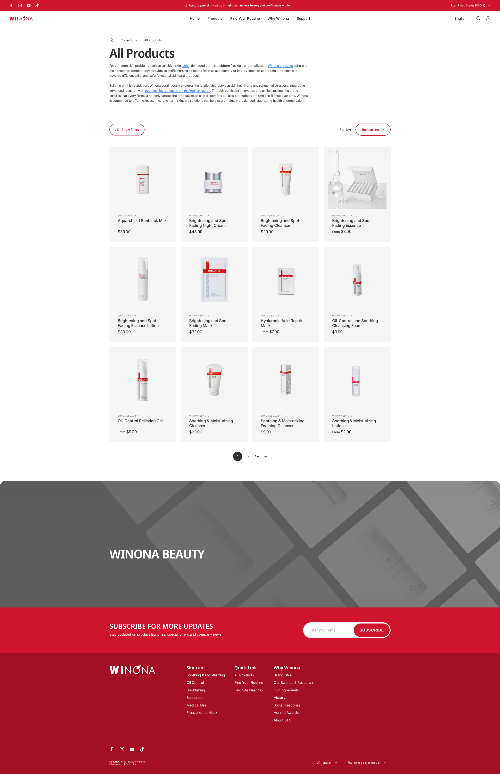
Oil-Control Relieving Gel (140, 421)
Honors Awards (286, 713)
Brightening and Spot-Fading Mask (209, 323)
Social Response (287, 705)
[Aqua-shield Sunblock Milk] (142, 179)
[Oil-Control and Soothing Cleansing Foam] (357, 279)
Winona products (280, 66)
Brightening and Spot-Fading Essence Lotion (138, 323)
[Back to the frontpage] (111, 40)
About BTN (282, 720)
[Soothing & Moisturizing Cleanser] (214, 380)
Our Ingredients (286, 690)
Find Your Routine (248, 682)
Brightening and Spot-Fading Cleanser (281, 223)
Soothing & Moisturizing (206, 675)
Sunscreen (195, 698)
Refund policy (130, 764)
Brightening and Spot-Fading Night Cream (209, 223)
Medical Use (196, 705)
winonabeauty (128, 215)
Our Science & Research (293, 682)
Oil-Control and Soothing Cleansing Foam (355, 323)
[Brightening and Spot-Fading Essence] (357, 179)
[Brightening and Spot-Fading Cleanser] (285, 179)
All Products (244, 675)
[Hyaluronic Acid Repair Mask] (285, 279)
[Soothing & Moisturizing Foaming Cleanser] (285, 380)
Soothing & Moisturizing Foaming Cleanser (282, 423)
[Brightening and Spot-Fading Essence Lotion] (142, 279)
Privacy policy (115, 764)
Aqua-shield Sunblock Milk (142, 220)
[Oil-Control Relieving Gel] (142, 380)
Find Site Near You (249, 690)
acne (185, 66)
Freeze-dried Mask (202, 713)
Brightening (196, 690)
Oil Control (195, 682)
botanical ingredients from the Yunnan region (177, 91)
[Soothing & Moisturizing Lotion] (357, 380)
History (279, 698)
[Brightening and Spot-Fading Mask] (214, 279)
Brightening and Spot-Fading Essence (352, 223)
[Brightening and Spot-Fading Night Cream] (214, 179)
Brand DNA (283, 675)
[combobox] (471, 5)
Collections (129, 40)
